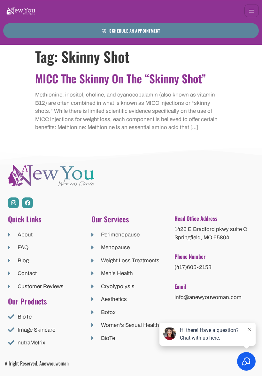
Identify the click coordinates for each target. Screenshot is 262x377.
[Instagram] (13, 202)
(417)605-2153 (193, 267)
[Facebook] (27, 202)
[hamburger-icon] (251, 10)
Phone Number (189, 256)
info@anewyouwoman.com (208, 297)
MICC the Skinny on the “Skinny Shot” (120, 78)
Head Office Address (195, 218)
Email (180, 286)
